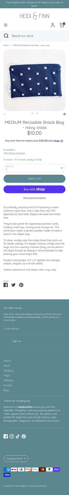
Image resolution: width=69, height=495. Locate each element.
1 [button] (32, 113)
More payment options (34, 197)
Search (7, 360)
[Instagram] (12, 436)
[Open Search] (6, 35)
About (7, 365)
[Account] (52, 23)
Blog (6, 390)
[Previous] (5, 114)
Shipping (8, 370)
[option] (34, 80)
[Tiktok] (18, 436)
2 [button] (37, 113)
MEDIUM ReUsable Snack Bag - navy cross (31, 45)
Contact (8, 385)
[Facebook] (6, 436)
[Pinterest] (24, 436)
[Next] (64, 114)
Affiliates (8, 380)
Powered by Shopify (37, 486)
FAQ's (7, 375)
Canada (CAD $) (14, 458)
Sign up (17, 341)
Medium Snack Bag (16, 153)
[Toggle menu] (5, 25)
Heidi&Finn (10, 149)
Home (6, 45)
